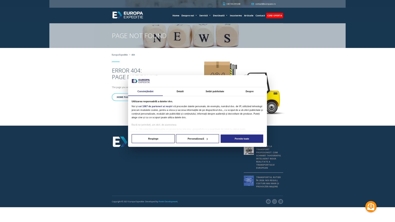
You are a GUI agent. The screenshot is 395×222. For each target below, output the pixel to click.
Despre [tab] (250, 91)
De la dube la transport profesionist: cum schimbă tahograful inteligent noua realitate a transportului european (268, 157)
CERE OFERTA (274, 15)
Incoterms (236, 15)
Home (176, 15)
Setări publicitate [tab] (215, 91)
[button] (371, 206)
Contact (260, 15)
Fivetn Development (168, 201)
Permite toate (242, 138)
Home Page (123, 97)
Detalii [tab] (180, 91)
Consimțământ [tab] (145, 91)
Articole (248, 15)
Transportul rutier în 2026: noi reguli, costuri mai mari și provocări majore (268, 182)
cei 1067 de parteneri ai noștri (155, 106)
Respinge (153, 138)
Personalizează (196, 138)
